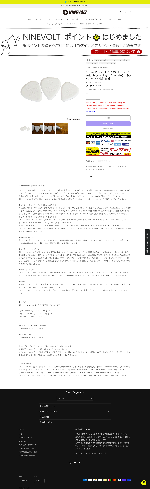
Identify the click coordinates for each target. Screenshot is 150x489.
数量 (87, 93)
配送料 (91, 89)
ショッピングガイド (25, 437)
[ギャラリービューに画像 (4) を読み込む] (62, 128)
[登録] (91, 398)
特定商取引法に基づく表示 (28, 452)
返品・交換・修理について (28, 445)
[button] (121, 12)
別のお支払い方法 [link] (108, 128)
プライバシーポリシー (26, 448)
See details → (91, 111)
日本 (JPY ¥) (25, 481)
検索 (20, 434)
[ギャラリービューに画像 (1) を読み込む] (25, 128)
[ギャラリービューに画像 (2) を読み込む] (37, 128)
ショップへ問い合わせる (27, 455)
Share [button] (90, 176)
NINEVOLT (27, 488)
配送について (23, 441)
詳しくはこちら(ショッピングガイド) (92, 453)
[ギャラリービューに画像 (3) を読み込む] (49, 128)
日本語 (38, 481)
